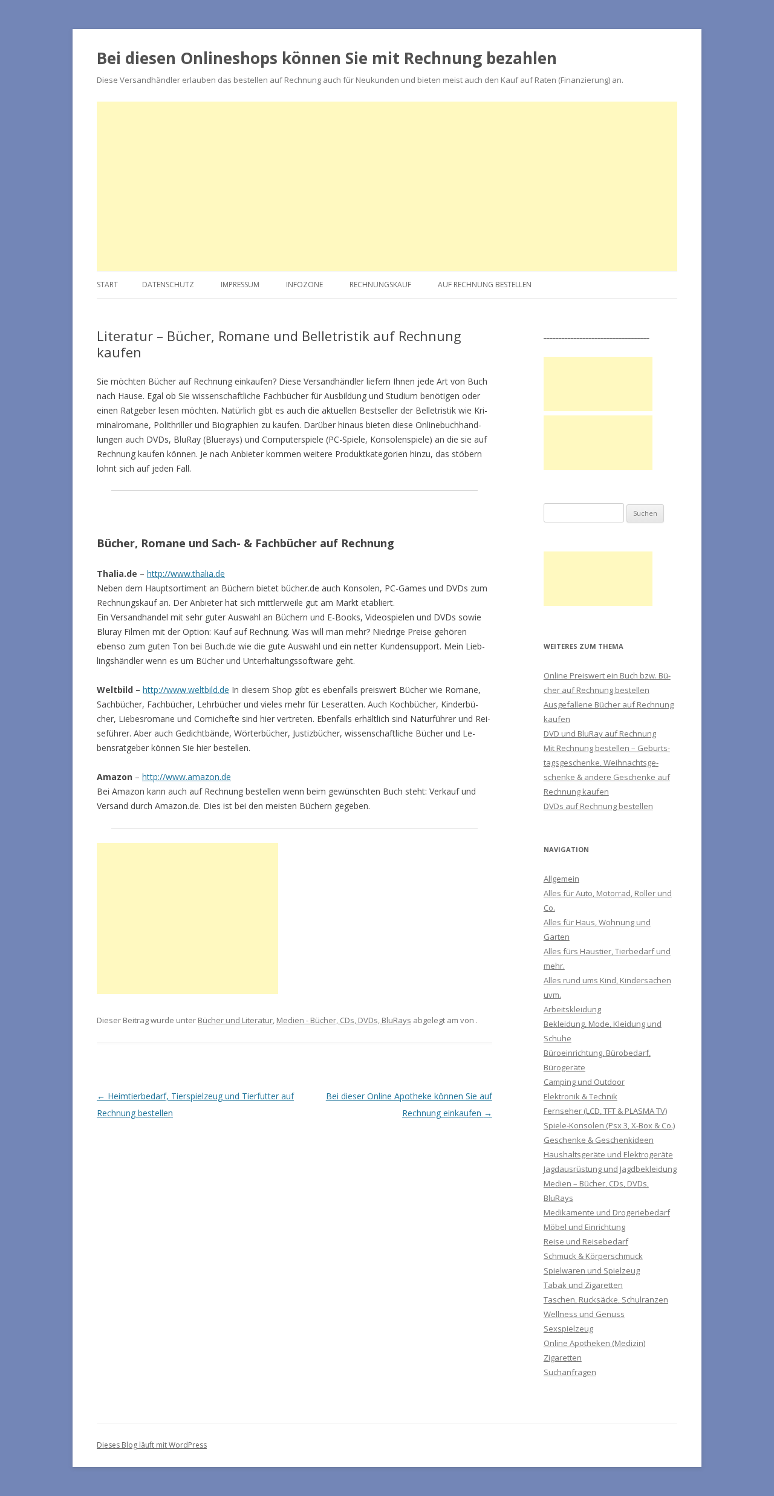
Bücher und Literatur (235, 1020)
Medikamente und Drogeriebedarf (607, 1212)
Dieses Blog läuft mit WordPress (152, 1445)
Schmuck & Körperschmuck (593, 1255)
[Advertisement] (387, 186)
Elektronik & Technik (580, 1096)
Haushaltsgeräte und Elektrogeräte (608, 1154)
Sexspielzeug (568, 1328)
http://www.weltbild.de (186, 689)
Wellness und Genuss (584, 1314)
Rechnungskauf (380, 284)
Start (107, 284)
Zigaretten (563, 1357)
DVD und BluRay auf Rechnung (600, 733)
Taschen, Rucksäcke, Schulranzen (606, 1299)
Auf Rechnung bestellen (485, 284)
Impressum (240, 284)
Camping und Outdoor (584, 1081)
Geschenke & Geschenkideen (599, 1139)
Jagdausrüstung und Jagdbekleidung (610, 1168)
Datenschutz (168, 284)
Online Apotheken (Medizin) (594, 1343)
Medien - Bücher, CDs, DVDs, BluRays (343, 1020)
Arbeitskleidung (572, 1009)
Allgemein (561, 878)
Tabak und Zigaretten (583, 1285)
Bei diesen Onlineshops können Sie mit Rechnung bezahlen (327, 58)
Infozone (304, 284)
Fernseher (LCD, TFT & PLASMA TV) (605, 1110)
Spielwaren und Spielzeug (592, 1270)
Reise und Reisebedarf (586, 1241)
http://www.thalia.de (186, 573)
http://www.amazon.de (186, 776)
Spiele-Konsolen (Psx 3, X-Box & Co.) (609, 1125)
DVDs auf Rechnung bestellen (598, 806)
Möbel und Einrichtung (584, 1226)
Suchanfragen (570, 1372)
